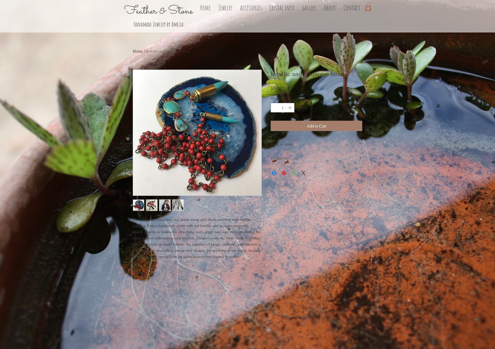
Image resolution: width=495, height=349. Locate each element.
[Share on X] (303, 173)
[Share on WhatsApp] (294, 173)
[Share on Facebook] (274, 173)
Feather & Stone (158, 11)
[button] (225, 7)
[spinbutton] (282, 107)
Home (138, 51)
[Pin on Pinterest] (284, 173)
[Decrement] (274, 107)
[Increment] (290, 107)
